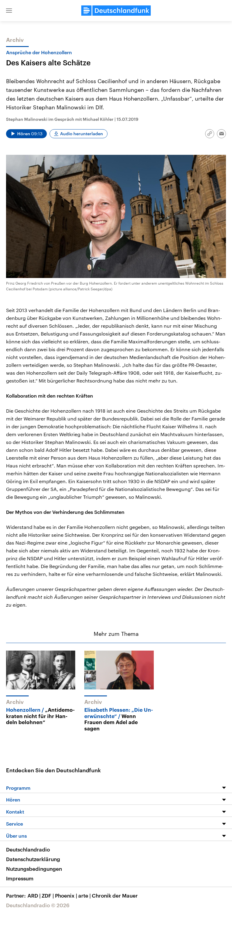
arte (84, 895)
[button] (9, 11)
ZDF (48, 895)
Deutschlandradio (28, 849)
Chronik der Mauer (115, 895)
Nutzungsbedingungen (34, 869)
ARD (33, 895)
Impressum (20, 878)
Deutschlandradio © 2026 (37, 905)
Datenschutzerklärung (33, 859)
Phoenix (66, 895)
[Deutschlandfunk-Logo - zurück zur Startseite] (116, 10)
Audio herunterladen (81, 133)
